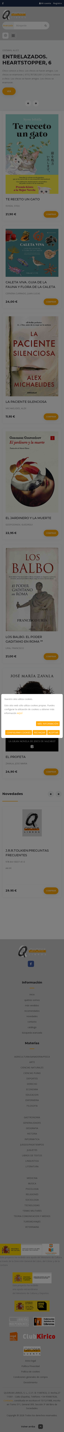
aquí (19, 713)
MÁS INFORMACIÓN (47, 723)
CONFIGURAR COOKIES (19, 732)
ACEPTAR (53, 732)
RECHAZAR (39, 732)
